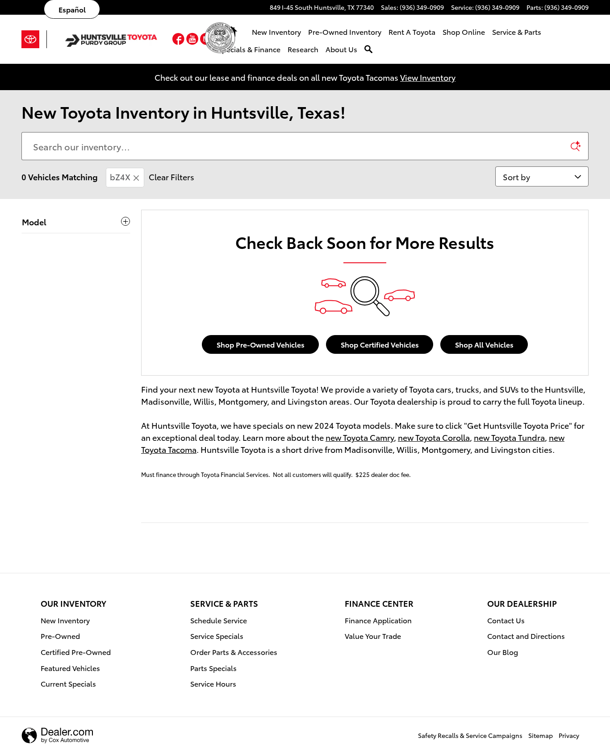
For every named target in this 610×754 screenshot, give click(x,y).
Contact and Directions (526, 635)
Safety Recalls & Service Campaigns (470, 735)
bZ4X (120, 176)
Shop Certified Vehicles (380, 344)
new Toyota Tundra (509, 437)
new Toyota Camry (360, 437)
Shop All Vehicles (484, 344)
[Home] (34, 39)
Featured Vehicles (70, 668)
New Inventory (276, 31)
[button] (179, 40)
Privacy (569, 735)
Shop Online (464, 31)
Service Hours (213, 683)
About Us (341, 49)
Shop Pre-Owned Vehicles (261, 344)
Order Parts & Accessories (233, 651)
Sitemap (540, 735)
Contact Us (506, 620)
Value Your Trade (373, 635)
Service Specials (216, 635)
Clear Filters (171, 176)
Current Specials (68, 683)
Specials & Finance (249, 49)
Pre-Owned (60, 635)
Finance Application (378, 620)
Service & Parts (516, 31)
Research (303, 49)
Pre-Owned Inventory (344, 31)
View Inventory (427, 77)
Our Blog (502, 651)
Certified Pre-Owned (76, 651)
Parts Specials (213, 668)
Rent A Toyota (412, 31)
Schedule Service (218, 620)
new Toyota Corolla (434, 437)
